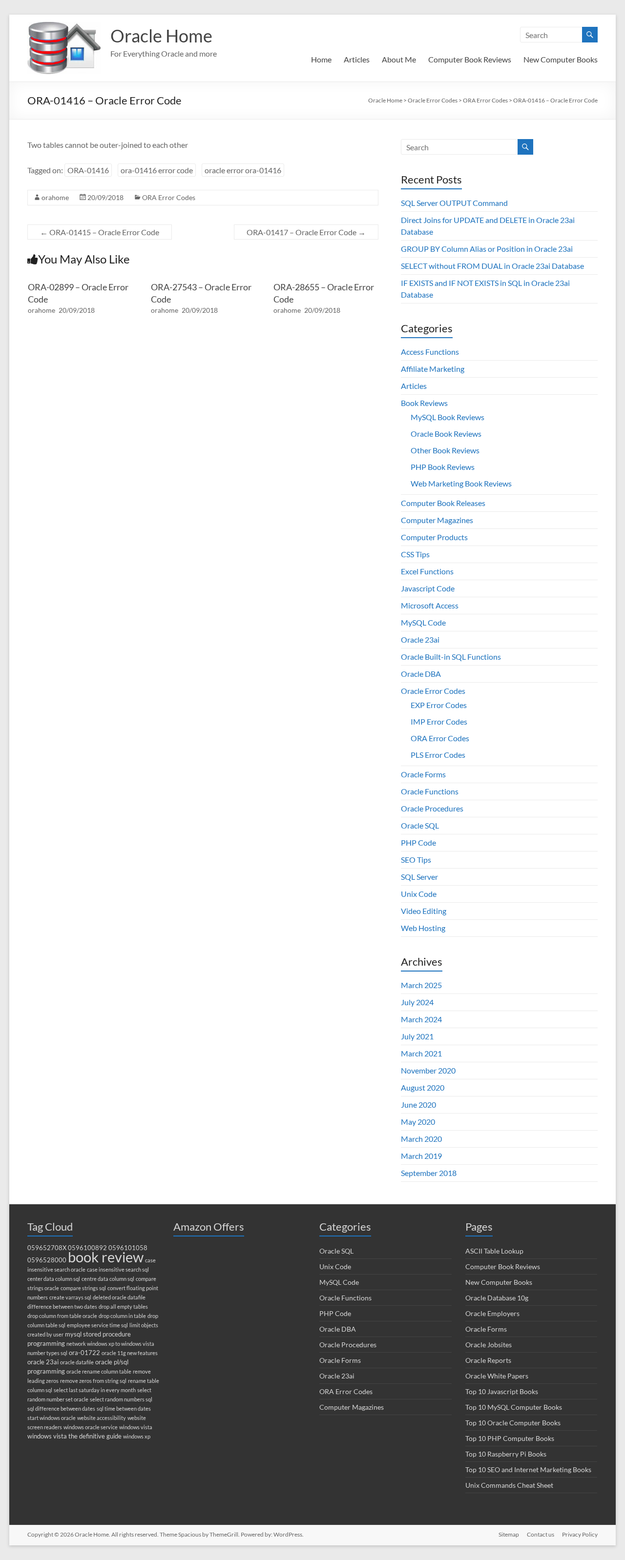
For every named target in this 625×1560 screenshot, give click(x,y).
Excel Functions (427, 571)
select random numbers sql (121, 1399)
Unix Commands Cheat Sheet (509, 1485)
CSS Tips (415, 554)
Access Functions (430, 351)
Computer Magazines (437, 520)
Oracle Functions (429, 791)
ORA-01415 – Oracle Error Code (99, 232)
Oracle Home (161, 35)
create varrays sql (70, 1297)
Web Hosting (423, 927)
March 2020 (421, 1138)
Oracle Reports (488, 1360)
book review (106, 1256)
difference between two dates (62, 1306)
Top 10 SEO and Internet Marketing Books (528, 1469)
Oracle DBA (421, 673)
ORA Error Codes (168, 197)
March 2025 (421, 985)
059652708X (46, 1248)
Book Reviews (424, 402)
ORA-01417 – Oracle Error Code (306, 232)
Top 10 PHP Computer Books (509, 1438)
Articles (357, 59)
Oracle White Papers (496, 1376)
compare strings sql (83, 1288)
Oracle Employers (492, 1313)
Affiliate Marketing (432, 368)
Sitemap (509, 1534)
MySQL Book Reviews (447, 417)
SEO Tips (416, 859)
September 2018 (429, 1172)
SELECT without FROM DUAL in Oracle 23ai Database (492, 265)
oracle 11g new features (130, 1353)
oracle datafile (77, 1362)
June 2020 (418, 1104)
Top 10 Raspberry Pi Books (505, 1454)
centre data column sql (108, 1279)
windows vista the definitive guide (74, 1436)
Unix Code (419, 893)
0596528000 (46, 1260)
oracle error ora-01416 (243, 170)
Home (321, 59)
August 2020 (422, 1087)
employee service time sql (97, 1325)
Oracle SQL (420, 825)
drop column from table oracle (62, 1316)
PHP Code (418, 842)
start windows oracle (51, 1418)
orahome (55, 197)
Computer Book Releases (443, 502)
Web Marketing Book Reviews (461, 483)
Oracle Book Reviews (446, 433)
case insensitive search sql (118, 1269)
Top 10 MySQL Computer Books (513, 1407)
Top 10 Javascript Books (501, 1391)
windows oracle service (90, 1427)
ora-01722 (84, 1353)
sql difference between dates (61, 1408)
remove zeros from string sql (93, 1381)
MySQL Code (423, 622)
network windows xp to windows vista (110, 1343)
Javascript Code (428, 588)
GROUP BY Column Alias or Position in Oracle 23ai (487, 248)
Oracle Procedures (432, 808)
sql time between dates (124, 1408)
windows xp (136, 1436)
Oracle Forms (423, 774)
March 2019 (421, 1155)
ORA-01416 (88, 170)
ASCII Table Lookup (494, 1251)
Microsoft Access (429, 605)
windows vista (135, 1427)
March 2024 (421, 1019)
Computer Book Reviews (469, 59)
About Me (399, 59)
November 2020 (428, 1070)
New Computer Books (560, 59)
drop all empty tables (123, 1306)
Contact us (540, 1534)
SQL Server (419, 876)
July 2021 (417, 1036)
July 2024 (417, 1002)
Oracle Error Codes (433, 690)
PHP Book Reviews (443, 466)
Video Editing (423, 910)
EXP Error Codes (439, 704)
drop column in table (122, 1316)
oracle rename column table (98, 1371)
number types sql (47, 1353)
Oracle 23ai (420, 639)
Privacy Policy (580, 1534)
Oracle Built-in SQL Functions (451, 656)
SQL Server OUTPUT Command (454, 202)
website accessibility (101, 1418)
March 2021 (421, 1053)
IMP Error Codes (439, 721)
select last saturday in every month (95, 1390)
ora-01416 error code (157, 170)
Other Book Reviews (445, 450)
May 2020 (418, 1121)
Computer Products (434, 537)
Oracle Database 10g (496, 1298)
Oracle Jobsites (488, 1344)
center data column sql (53, 1279)
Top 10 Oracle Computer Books (513, 1422)
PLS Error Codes (438, 754)
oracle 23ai (43, 1362)
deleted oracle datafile (119, 1297)
